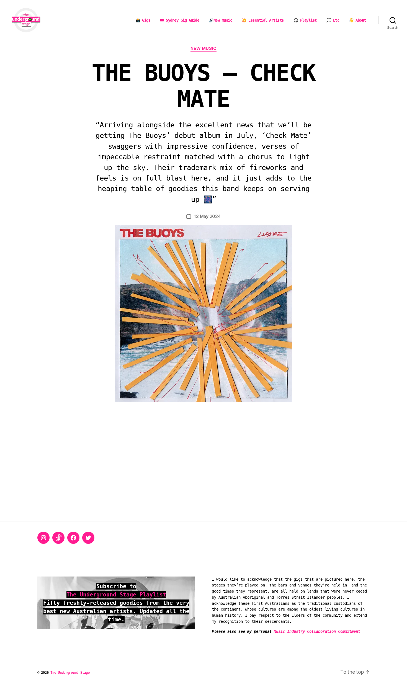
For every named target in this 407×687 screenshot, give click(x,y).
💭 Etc (332, 20)
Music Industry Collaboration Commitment (317, 631)
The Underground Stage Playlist (116, 594)
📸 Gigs (142, 20)
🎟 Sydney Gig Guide (179, 20)
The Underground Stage (69, 673)
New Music (203, 48)
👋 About (357, 20)
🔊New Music (220, 20)
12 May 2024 (207, 216)
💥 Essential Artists (263, 20)
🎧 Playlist (305, 20)
